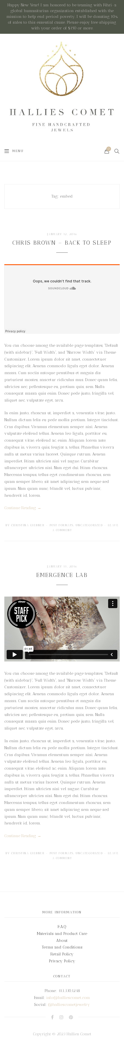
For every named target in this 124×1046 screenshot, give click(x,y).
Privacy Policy (62, 961)
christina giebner (28, 525)
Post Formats (62, 525)
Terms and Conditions (62, 947)
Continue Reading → (22, 507)
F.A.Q (62, 926)
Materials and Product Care (62, 933)
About (62, 940)
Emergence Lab (62, 574)
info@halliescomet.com (68, 997)
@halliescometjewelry (69, 1004)
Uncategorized (89, 525)
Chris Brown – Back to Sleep (62, 242)
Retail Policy (62, 954)
